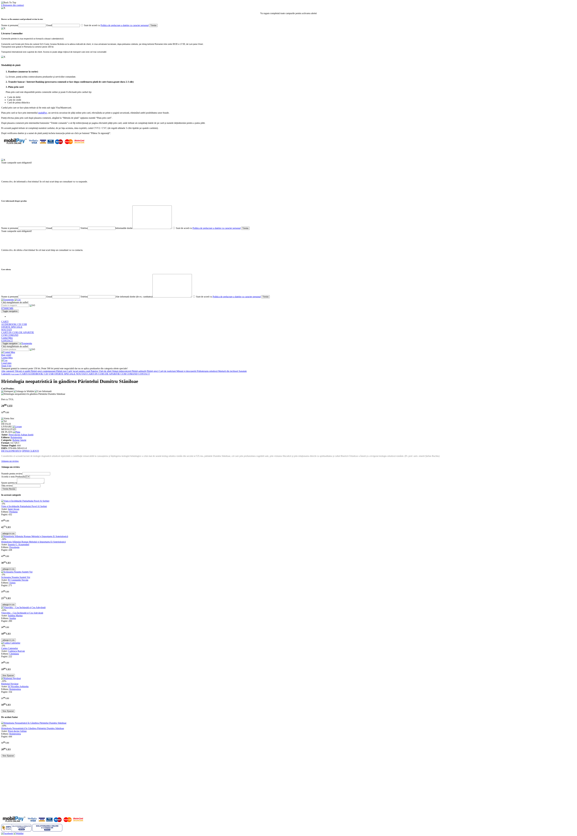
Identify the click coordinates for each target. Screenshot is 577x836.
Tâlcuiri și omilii (23, 371)
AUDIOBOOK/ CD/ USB (14, 324)
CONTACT (7, 340)
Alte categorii (8, 371)
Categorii (10, 374)
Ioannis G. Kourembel (18, 544)
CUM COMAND (9, 335)
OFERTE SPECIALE (11, 327)
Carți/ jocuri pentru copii (79, 371)
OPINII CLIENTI (30, 451)
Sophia (12, 618)
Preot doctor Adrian (17, 731)
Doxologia (14, 547)
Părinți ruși (61, 371)
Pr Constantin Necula (18, 580)
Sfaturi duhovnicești (122, 371)
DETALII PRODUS (11, 451)
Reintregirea (16, 437)
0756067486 (7, 308)
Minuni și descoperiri (186, 371)
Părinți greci (153, 371)
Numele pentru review (11, 473)
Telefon (84, 228)
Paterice (95, 371)
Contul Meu (7, 338)
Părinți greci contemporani (43, 371)
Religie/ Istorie (19, 440)
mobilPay (42, 112)
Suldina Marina (15, 615)
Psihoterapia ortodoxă (207, 371)
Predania (13, 511)
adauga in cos (8, 533)
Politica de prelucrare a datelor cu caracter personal (125, 25)
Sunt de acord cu (116, 25)
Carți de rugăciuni (167, 371)
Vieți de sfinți (105, 371)
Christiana (14, 653)
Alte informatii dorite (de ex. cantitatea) (134, 296)
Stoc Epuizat (8, 675)
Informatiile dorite (123, 228)
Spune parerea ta (9, 482)
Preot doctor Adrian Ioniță (21, 434)
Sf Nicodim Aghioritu (18, 686)
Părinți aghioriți (139, 371)
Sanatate (243, 371)
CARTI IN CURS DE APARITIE (17, 332)
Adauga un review (10, 461)
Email (49, 25)
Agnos (12, 582)
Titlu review (7, 485)
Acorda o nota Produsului (13, 476)
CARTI (4, 321)
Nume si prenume (9, 25)
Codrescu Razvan (16, 651)
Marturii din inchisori (228, 371)
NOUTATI (6, 329)
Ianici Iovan (13, 509)
